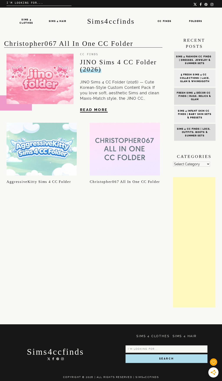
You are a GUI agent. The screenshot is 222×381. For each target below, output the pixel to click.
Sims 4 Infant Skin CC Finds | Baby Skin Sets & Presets (194, 114)
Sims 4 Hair (57, 21)
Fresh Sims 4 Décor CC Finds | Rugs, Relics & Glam (194, 96)
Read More (94, 110)
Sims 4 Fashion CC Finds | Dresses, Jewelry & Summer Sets (193, 60)
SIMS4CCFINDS (147, 377)
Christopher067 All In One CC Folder (125, 182)
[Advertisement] (194, 242)
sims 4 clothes (153, 336)
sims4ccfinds (55, 352)
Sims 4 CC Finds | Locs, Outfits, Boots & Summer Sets (194, 132)
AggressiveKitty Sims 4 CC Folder (39, 182)
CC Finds (164, 21)
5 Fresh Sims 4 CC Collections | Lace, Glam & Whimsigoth (195, 78)
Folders (195, 21)
